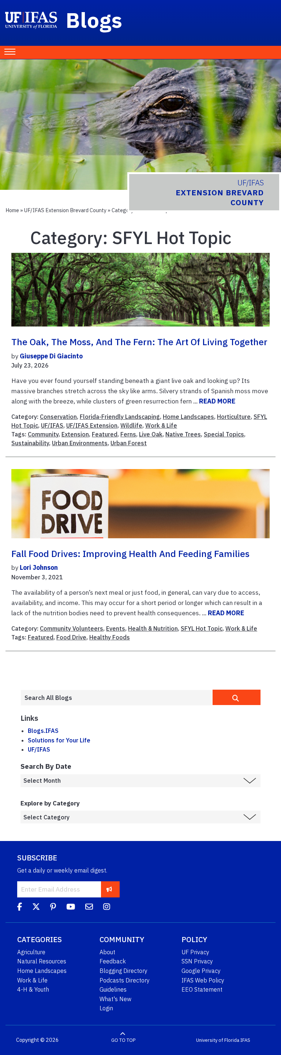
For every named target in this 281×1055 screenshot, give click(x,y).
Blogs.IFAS (43, 730)
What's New (115, 999)
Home (12, 210)
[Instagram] (106, 908)
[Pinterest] (53, 908)
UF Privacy (195, 952)
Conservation (58, 416)
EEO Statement (201, 989)
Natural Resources (41, 961)
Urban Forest (128, 443)
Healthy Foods (109, 637)
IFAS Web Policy (202, 980)
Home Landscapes (188, 416)
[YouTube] (70, 908)
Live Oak (150, 434)
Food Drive (71, 637)
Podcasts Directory (125, 980)
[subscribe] (109, 889)
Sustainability (30, 443)
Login (106, 1008)
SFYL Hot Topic (201, 628)
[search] (237, 697)
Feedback (113, 961)
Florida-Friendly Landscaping (120, 416)
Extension (75, 434)
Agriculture (31, 952)
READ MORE (217, 401)
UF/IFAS (52, 425)
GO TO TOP (123, 1040)
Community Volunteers (71, 628)
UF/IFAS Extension (91, 425)
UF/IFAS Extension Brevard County (65, 210)
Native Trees (183, 434)
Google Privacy (201, 970)
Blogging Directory (123, 970)
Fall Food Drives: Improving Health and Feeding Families (130, 554)
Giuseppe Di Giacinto (51, 356)
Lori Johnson (39, 567)
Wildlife (131, 425)
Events (115, 628)
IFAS (245, 1040)
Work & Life (161, 425)
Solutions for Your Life (59, 740)
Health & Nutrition (153, 628)
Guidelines (113, 989)
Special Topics (224, 434)
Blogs (94, 20)
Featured (104, 434)
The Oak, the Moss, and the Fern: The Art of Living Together (139, 342)
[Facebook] (19, 908)
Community (43, 434)
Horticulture (234, 416)
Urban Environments (80, 443)
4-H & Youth (33, 989)
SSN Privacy (197, 961)
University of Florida (217, 1040)
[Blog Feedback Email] (89, 908)
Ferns (128, 434)
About (107, 952)
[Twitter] (36, 908)
